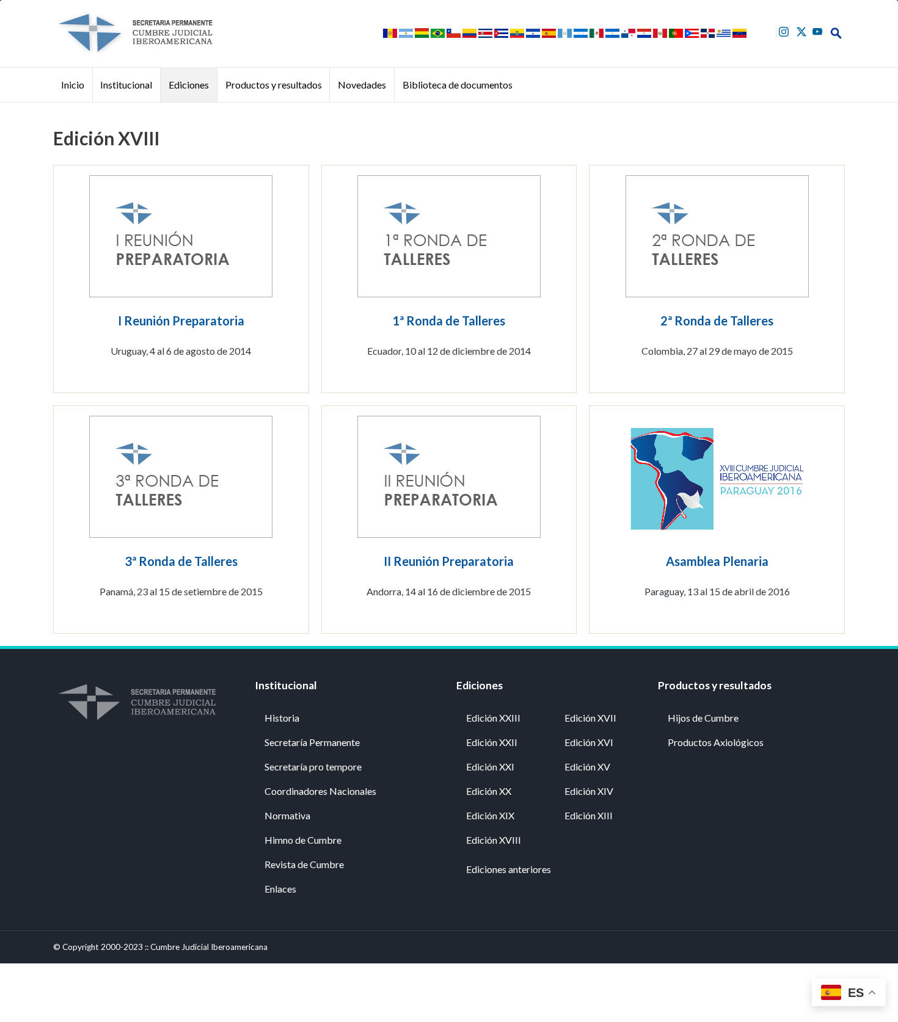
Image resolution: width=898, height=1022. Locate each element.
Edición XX (488, 791)
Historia (282, 717)
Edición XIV (588, 791)
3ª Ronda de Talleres (181, 561)
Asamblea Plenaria (717, 561)
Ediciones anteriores (508, 869)
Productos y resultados (273, 84)
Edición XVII (590, 717)
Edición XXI (490, 766)
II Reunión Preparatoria (449, 561)
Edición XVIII (493, 840)
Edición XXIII (493, 717)
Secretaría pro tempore (313, 766)
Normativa (287, 815)
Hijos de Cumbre (703, 717)
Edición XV (587, 766)
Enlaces (280, 888)
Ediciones (189, 84)
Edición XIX (490, 815)
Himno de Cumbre (303, 840)
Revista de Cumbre (304, 864)
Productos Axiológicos (716, 742)
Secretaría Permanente (312, 742)
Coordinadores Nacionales (320, 791)
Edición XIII (588, 815)
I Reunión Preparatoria (181, 320)
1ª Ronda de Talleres (448, 320)
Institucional (126, 84)
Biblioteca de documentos (458, 84)
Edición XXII (491, 742)
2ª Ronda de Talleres (716, 320)
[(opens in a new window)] (785, 30)
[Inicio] (135, 32)
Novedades (362, 84)
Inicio (72, 84)
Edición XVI (588, 742)
